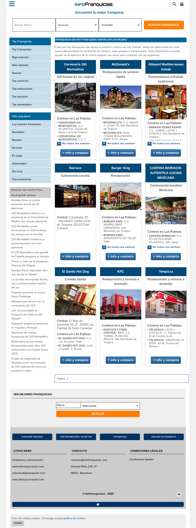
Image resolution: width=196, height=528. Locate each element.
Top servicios (20, 96)
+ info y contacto (75, 153)
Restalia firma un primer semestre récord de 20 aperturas (25, 204)
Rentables (18, 132)
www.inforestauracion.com (28, 466)
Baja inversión (20, 57)
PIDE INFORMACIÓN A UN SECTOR (76, 437)
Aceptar (18, 523)
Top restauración (22, 88)
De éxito (17, 147)
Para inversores (21, 179)
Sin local (17, 171)
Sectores (63, 24)
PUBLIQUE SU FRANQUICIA (163, 437)
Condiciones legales (141, 459)
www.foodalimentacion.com (28, 472)
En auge (17, 155)
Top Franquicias (21, 49)
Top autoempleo (22, 104)
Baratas (16, 139)
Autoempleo (19, 163)
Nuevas (16, 72)
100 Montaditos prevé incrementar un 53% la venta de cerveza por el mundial (28, 230)
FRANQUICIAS (120, 437)
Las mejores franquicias (26, 124)
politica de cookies (75, 518)
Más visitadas (20, 65)
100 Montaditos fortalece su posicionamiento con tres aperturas (28, 243)
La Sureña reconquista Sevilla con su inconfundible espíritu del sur (29, 283)
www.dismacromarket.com (28, 479)
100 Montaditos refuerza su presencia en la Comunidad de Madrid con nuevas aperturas (29, 217)
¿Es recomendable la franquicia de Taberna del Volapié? (26, 314)
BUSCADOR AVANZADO (32, 437)
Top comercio (20, 80)
